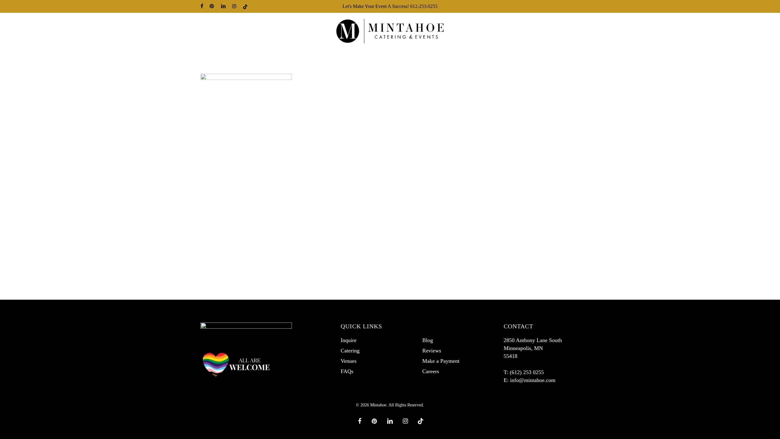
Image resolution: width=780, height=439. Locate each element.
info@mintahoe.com (532, 380)
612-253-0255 (424, 6)
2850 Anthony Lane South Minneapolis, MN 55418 (533, 348)
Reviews (431, 351)
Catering (350, 351)
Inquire (348, 340)
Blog (427, 340)
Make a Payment (440, 361)
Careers (430, 371)
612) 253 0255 (528, 372)
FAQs (347, 371)
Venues (348, 361)
